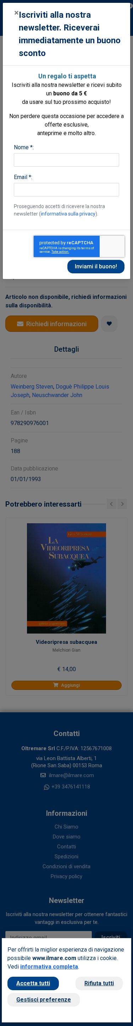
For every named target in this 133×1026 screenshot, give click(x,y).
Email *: (23, 177)
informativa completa (49, 966)
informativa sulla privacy (68, 214)
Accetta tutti (33, 983)
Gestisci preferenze (43, 999)
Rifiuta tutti (99, 983)
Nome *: (24, 147)
